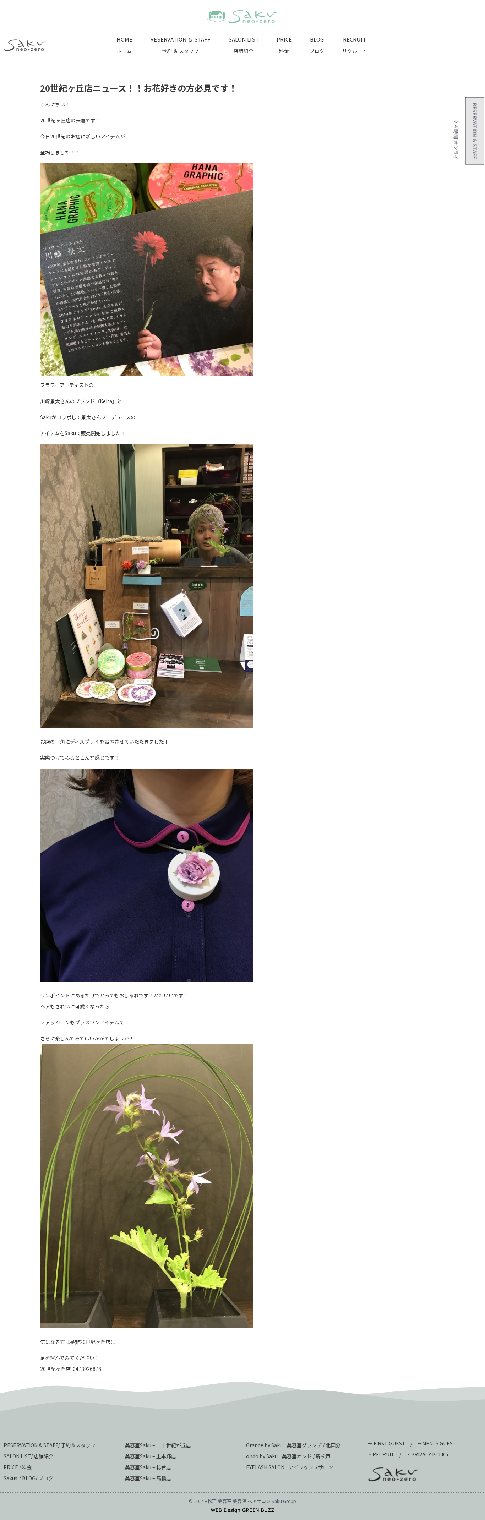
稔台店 (163, 1467)
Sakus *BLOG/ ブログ (28, 1478)
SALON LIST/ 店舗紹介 (29, 1456)
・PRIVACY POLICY (427, 1454)
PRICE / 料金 (18, 1467)
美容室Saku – (140, 1456)
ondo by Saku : (263, 1456)
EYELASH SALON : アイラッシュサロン (289, 1467)
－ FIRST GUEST (386, 1443)
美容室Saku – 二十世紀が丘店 (158, 1445)
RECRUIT (383, 1454)
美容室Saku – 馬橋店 (148, 1478)
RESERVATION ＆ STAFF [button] (472, 128)
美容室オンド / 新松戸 (306, 1456)
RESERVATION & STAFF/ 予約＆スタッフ (50, 1445)
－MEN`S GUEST (437, 1443)
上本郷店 (166, 1456)
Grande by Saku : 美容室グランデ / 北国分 (293, 1445)
